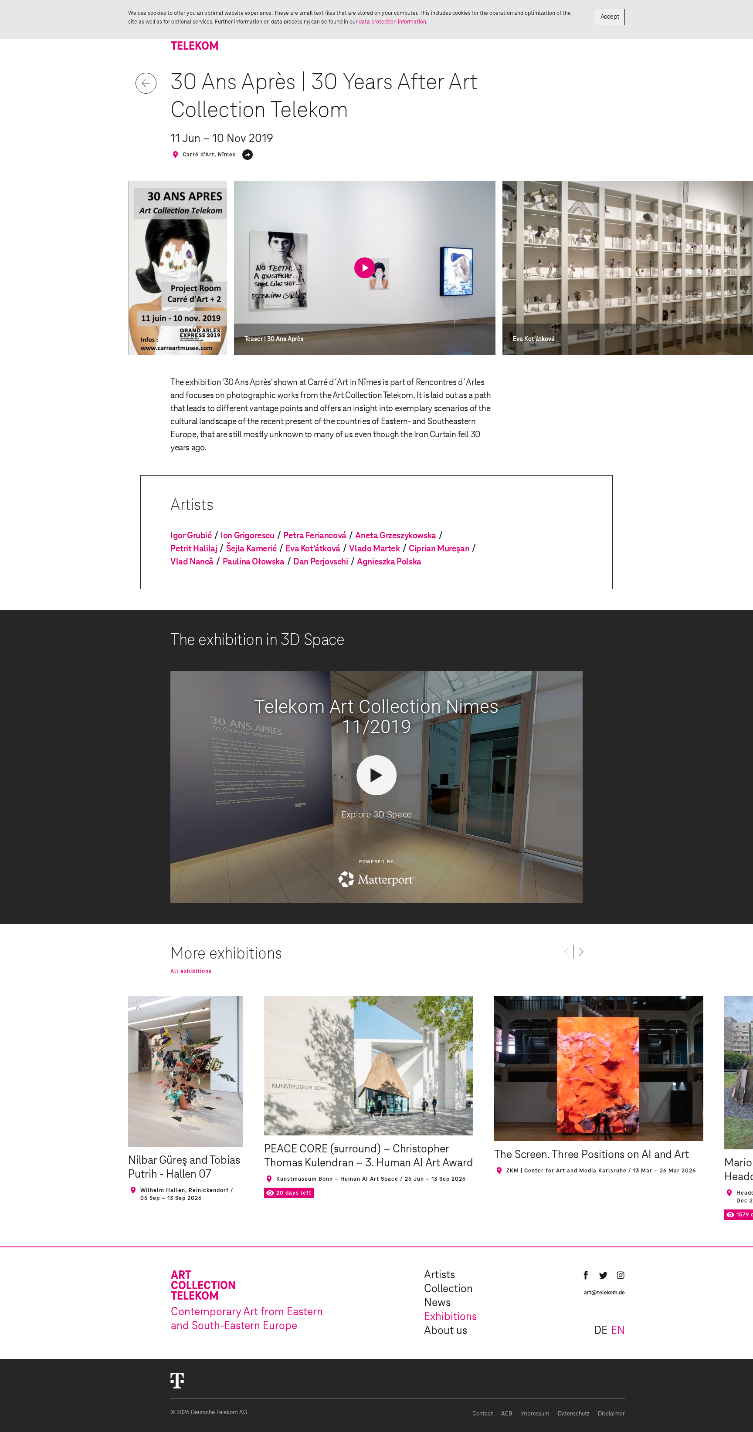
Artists (439, 1275)
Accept (609, 17)
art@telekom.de (604, 1293)
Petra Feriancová (314, 535)
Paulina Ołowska (254, 562)
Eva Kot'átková (312, 549)
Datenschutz (574, 1414)
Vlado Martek (374, 549)
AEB (506, 1414)
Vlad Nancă (192, 562)
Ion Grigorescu (247, 535)
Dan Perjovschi (320, 562)
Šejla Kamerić (251, 549)
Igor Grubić (191, 535)
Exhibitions (450, 1317)
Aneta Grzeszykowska (395, 535)
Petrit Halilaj (193, 549)
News (437, 1303)
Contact (482, 1414)
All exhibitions (191, 971)
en (618, 1331)
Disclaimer (611, 1414)
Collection (448, 1289)
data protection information (392, 22)
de (600, 1331)
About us (445, 1331)
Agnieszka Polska (389, 562)
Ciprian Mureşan (439, 549)
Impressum (534, 1414)
